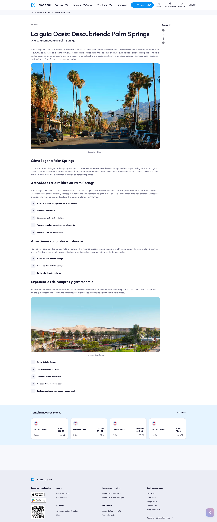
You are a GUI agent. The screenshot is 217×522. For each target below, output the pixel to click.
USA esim (150, 493)
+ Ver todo (181, 412)
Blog (58, 515)
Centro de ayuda (63, 493)
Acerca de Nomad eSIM (111, 511)
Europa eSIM (152, 502)
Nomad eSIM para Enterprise (113, 497)
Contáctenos (61, 497)
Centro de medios (109, 515)
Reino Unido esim (153, 510)
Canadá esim (152, 506)
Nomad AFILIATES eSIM (111, 493)
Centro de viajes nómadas (67, 511)
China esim (151, 497)
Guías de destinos (36, 12)
